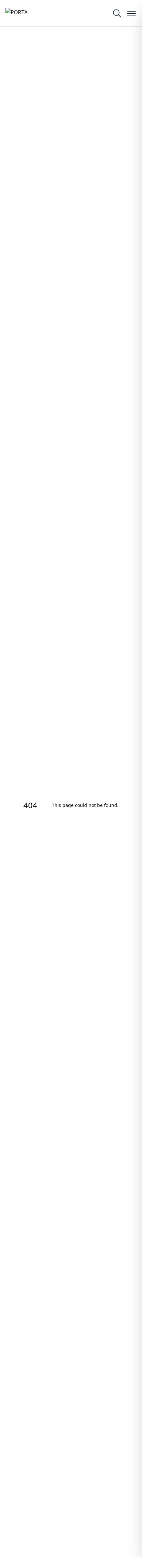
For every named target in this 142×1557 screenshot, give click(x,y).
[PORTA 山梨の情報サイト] (21, 13)
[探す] (117, 13)
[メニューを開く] (131, 13)
